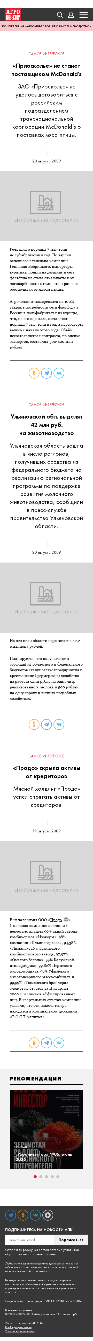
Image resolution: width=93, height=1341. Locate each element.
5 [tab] (57, 1176)
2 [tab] (40, 1176)
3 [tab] (46, 1176)
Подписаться (71, 1239)
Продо (56, 920)
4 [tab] (52, 1176)
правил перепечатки (34, 1267)
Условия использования (20, 1331)
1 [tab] (35, 1176)
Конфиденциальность (18, 1327)
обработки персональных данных (31, 1254)
